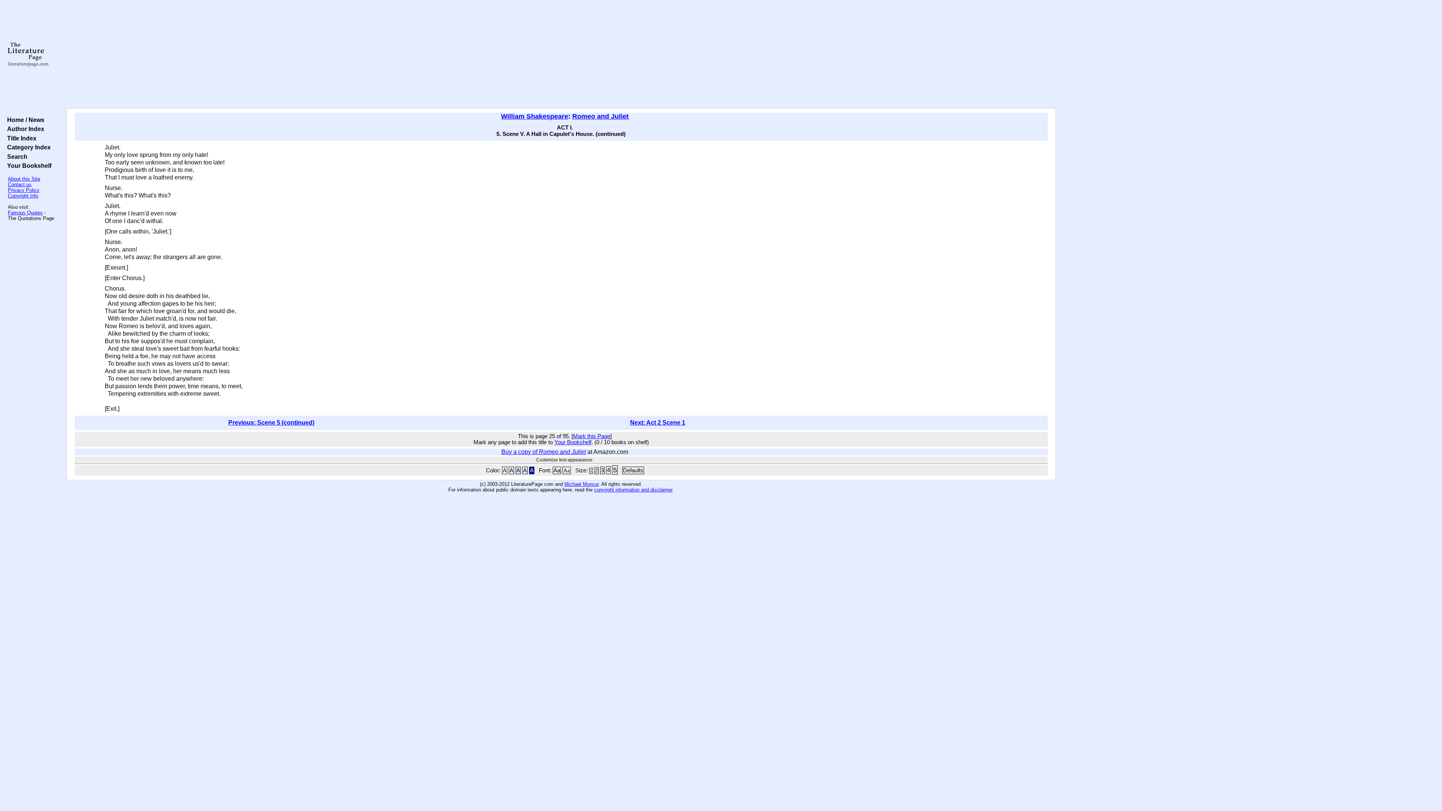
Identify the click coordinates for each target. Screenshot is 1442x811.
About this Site (24, 179)
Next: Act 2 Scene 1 (657, 422)
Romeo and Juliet (600, 116)
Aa (557, 470)
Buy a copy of (543, 452)
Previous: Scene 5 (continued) (271, 422)
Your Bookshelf (27, 165)
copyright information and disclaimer (633, 490)
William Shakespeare (534, 116)
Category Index (27, 147)
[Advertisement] (561, 54)
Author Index (24, 128)
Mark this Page (591, 436)
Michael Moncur (581, 484)
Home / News (24, 119)
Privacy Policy (23, 190)
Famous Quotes (25, 213)
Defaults (633, 470)
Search (15, 156)
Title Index (20, 138)
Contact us (20, 184)
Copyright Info (23, 196)
